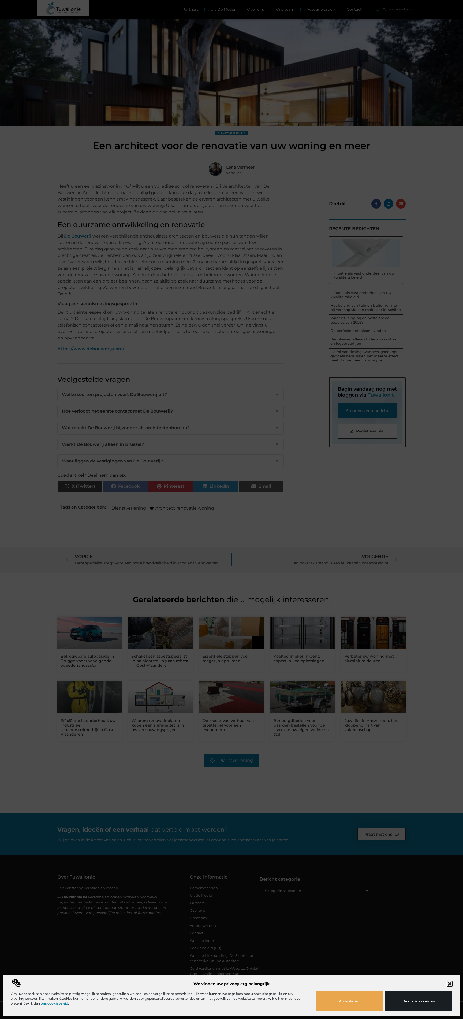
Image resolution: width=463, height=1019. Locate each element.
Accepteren (349, 1001)
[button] (449, 984)
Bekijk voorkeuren (418, 1001)
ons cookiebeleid (54, 1003)
